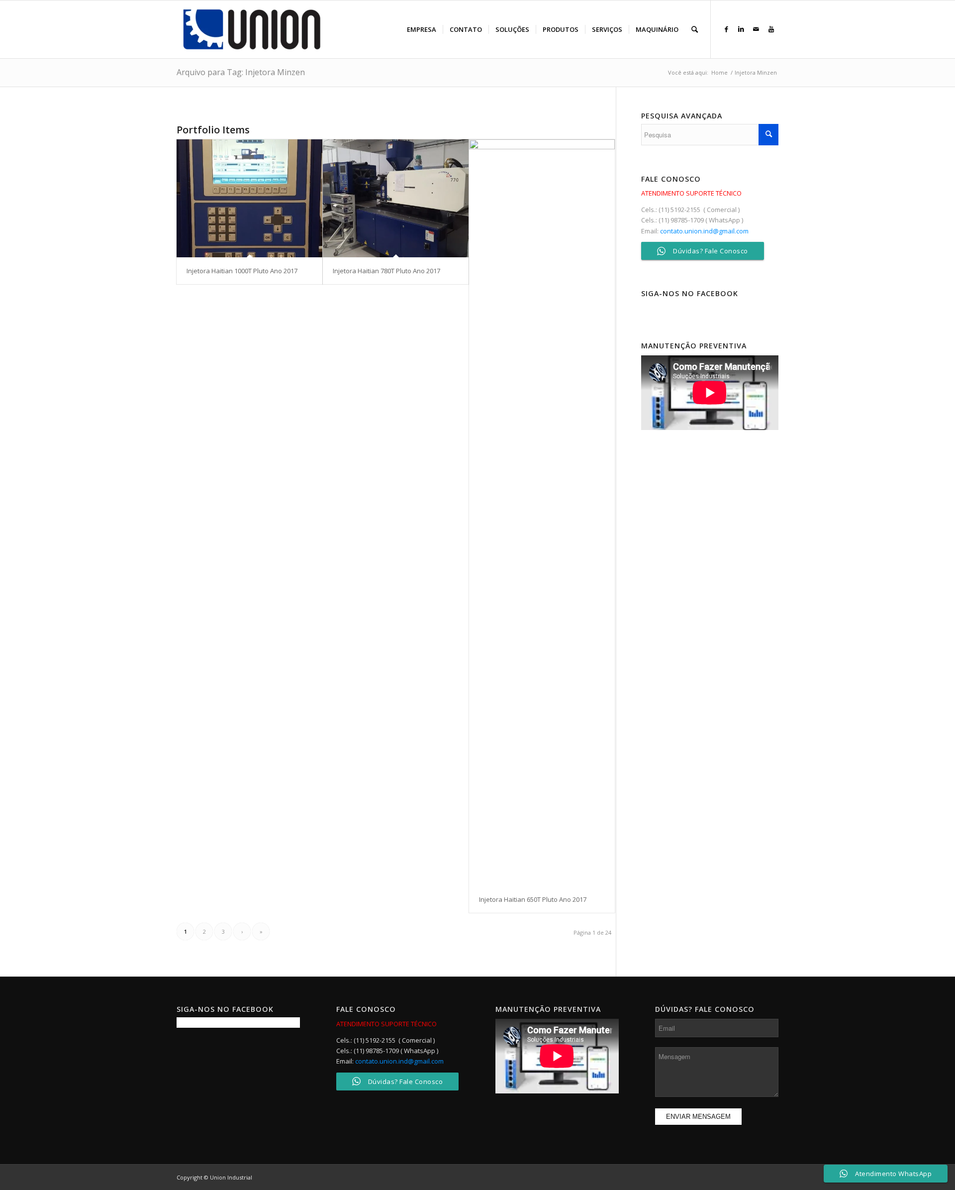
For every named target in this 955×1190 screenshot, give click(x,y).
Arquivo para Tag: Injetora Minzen (241, 72)
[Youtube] (771, 28)
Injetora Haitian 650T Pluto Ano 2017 (532, 899)
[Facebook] (726, 28)
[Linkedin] (741, 28)
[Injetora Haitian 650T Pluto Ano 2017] (542, 512)
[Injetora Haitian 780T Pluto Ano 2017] (396, 198)
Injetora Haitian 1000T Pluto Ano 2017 (242, 270)
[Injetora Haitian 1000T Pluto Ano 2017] (249, 198)
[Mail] (756, 28)
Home (719, 72)
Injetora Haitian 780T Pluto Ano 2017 (386, 270)
